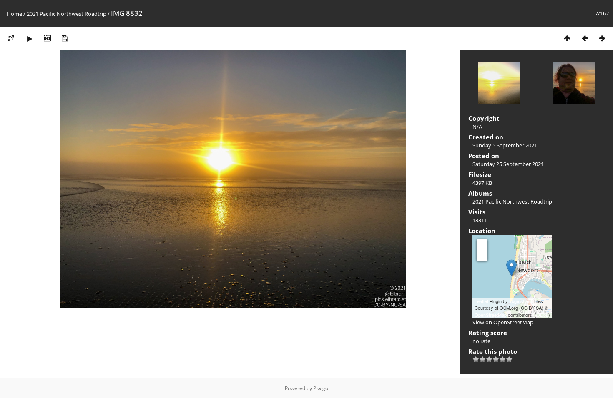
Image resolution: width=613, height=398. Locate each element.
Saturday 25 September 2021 (508, 164)
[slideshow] (29, 38)
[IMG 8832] (511, 267)
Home (14, 13)
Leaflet (481, 301)
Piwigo (320, 388)
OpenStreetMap (491, 314)
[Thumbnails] (567, 38)
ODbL (542, 314)
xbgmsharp (520, 301)
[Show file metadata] (47, 38)
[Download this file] (64, 38)
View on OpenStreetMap (502, 322)
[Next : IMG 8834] (602, 38)
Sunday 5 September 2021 (504, 145)
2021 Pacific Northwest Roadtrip (66, 13)
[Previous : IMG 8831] (584, 38)
